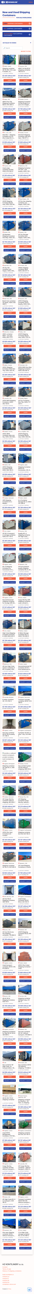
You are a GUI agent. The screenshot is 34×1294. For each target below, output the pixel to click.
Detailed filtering (9, 43)
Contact (5, 1267)
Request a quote (9, 84)
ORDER (10, 80)
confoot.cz (5, 1276)
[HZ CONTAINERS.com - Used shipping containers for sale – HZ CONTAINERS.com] (10, 1)
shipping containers (13, 23)
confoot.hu (5, 1282)
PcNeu (9, 1289)
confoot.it (5, 1278)
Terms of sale (6, 1269)
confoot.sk (5, 1280)
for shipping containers (13, 34)
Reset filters (26, 51)
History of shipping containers (11, 1271)
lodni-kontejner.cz (8, 1274)
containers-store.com (9, 1284)
